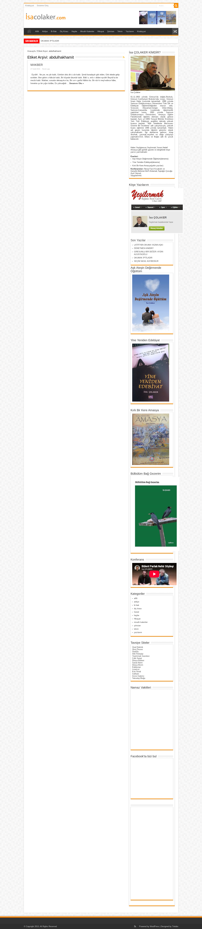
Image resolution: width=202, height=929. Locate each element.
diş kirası (138, 608)
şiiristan (137, 625)
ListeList (135, 669)
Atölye (45, 31)
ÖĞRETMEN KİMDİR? (143, 248)
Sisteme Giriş (43, 5)
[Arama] (176, 5)
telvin (136, 629)
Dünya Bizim (137, 665)
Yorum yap (46, 69)
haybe (136, 615)
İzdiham (135, 674)
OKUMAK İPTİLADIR (143, 258)
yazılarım (138, 632)
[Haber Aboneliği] (124, 57)
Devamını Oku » (76, 83)
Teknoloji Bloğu (138, 678)
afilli (135, 598)
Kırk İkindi (136, 671)
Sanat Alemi (137, 663)
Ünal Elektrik (137, 647)
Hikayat (100, 31)
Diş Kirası (64, 31)
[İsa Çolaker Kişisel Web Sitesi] (45, 17)
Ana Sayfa (29, 32)
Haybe (74, 31)
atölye (136, 602)
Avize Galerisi (138, 676)
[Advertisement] (144, 853)
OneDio (135, 651)
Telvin (119, 31)
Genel (136, 612)
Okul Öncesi (137, 649)
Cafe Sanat (137, 658)
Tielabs (175, 926)
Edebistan (136, 667)
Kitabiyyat (29, 5)
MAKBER (36, 64)
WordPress (154, 926)
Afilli (37, 31)
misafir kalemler (141, 622)
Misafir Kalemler (87, 31)
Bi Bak (54, 31)
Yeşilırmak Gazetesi (141, 656)
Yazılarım (130, 31)
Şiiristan (110, 31)
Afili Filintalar (137, 654)
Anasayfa (31, 51)
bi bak (136, 605)
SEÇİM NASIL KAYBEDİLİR (53, 41)
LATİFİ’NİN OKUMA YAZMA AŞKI (148, 245)
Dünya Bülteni (138, 660)
